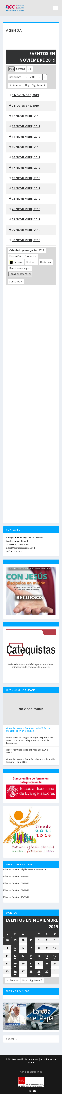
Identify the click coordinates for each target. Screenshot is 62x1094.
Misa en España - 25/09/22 (16, 897)
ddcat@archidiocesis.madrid (20, 547)
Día (29, 68)
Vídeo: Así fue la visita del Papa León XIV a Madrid (27, 751)
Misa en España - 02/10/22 (16, 890)
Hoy (27, 85)
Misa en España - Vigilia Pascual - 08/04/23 (24, 869)
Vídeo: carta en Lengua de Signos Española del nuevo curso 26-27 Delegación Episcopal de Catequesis (29, 740)
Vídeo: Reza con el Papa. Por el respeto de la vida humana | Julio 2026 (30, 760)
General (18, 262)
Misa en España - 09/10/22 (16, 883)
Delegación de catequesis (25, 1059)
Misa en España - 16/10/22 (16, 876)
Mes (11, 68)
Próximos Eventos (17, 991)
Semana (20, 68)
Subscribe (14, 281)
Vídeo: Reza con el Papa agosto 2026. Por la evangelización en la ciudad (28, 729)
